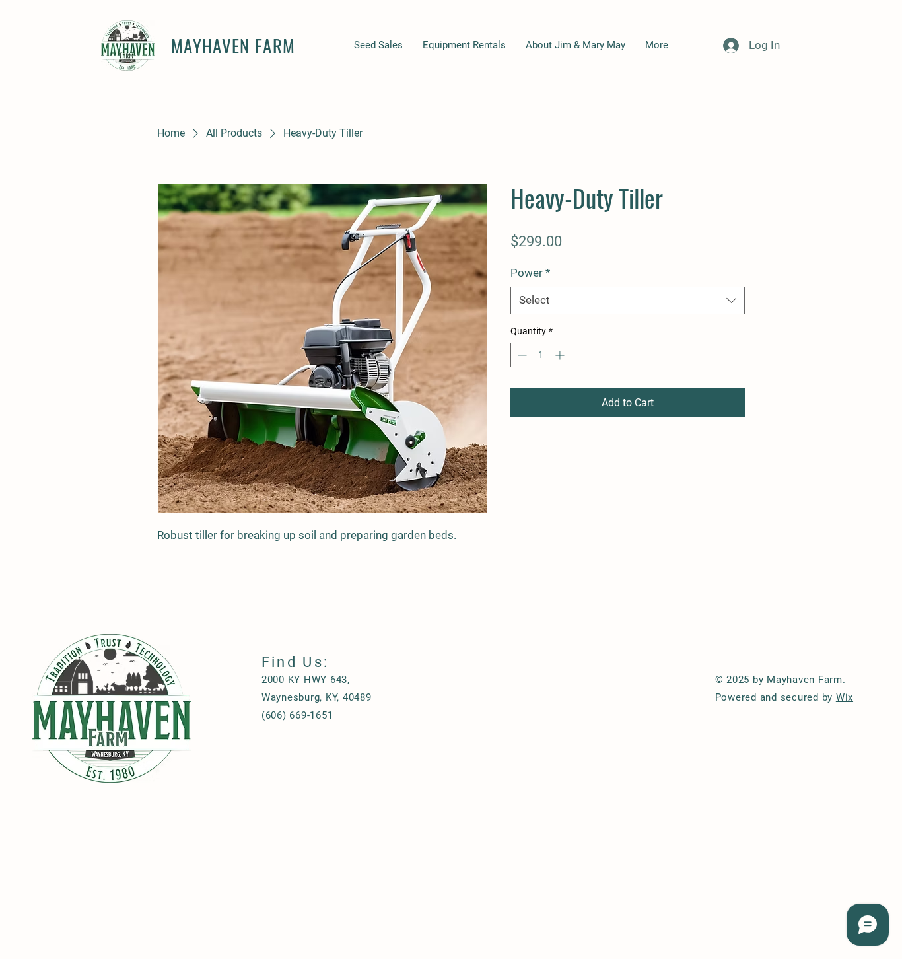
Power (530, 272)
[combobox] (627, 300)
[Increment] (561, 355)
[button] (625, 753)
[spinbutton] (541, 355)
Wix (844, 697)
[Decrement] (520, 355)
